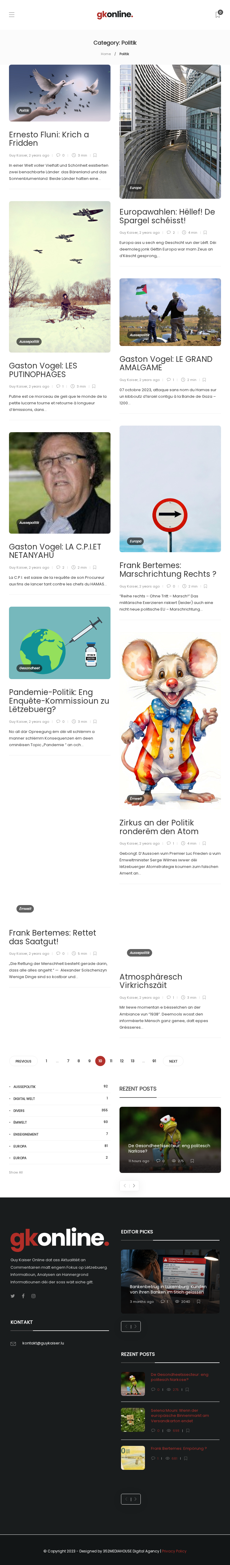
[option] (170, 1140)
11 (111, 1061)
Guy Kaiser (18, 155)
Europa (135, 187)
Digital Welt (60, 1098)
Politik (24, 110)
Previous (23, 1061)
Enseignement (60, 1134)
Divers (60, 1110)
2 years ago (39, 155)
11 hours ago (138, 1161)
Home (106, 53)
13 (132, 1061)
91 (154, 1061)
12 (122, 1061)
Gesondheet (29, 668)
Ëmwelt (136, 798)
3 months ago (142, 1301)
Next (173, 1061)
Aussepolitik (29, 341)
